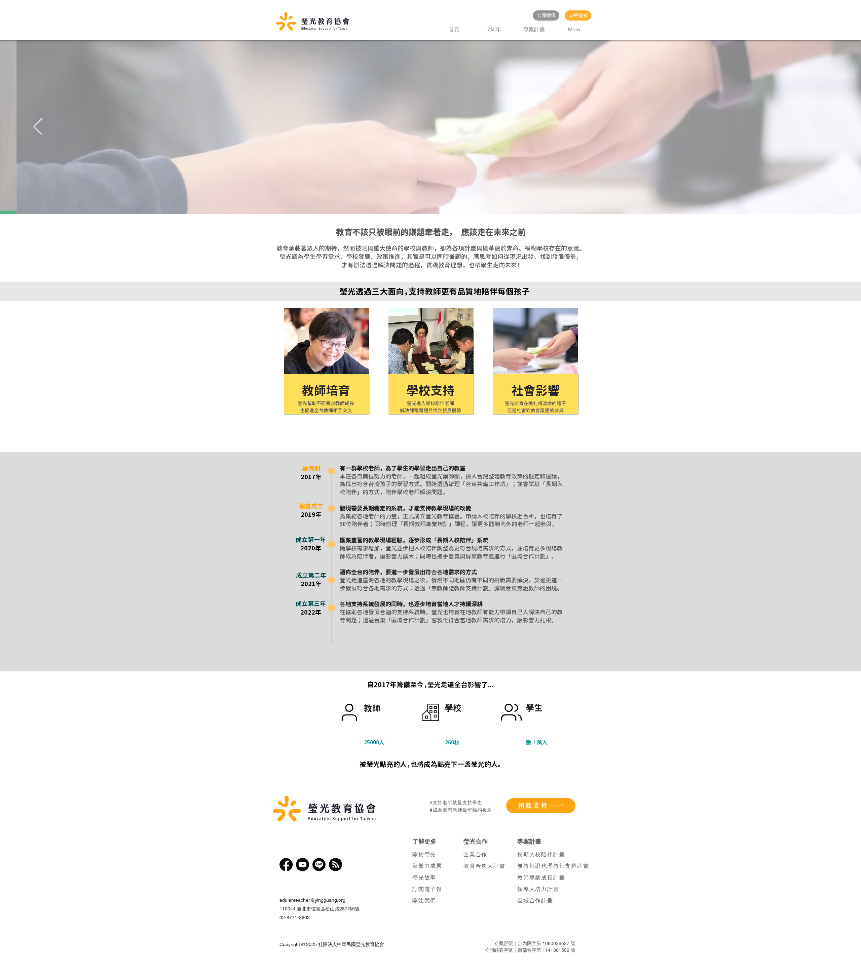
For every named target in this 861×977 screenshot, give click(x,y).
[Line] (319, 864)
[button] (534, 30)
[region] (323, 376)
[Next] (823, 127)
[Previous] (38, 127)
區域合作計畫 (535, 900)
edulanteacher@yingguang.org (312, 900)
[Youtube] (302, 864)
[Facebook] (286, 864)
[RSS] (335, 864)
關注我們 (424, 900)
